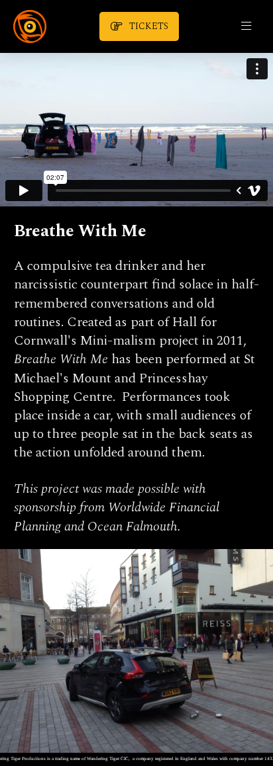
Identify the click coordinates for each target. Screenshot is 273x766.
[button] (246, 26)
